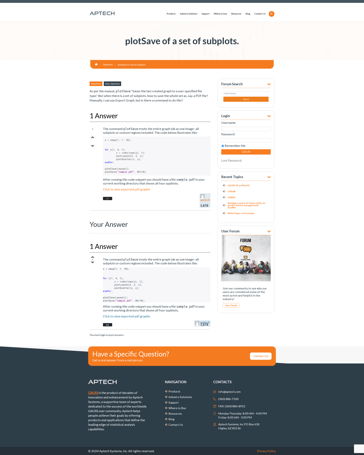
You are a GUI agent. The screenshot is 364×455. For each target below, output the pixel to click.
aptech (205, 200)
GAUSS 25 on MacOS (239, 185)
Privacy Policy (266, 451)
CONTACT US (260, 356)
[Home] (99, 64)
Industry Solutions (188, 13)
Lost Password (231, 160)
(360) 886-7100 (228, 399)
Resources (236, 13)
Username (228, 123)
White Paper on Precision (241, 213)
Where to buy (220, 13)
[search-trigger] (271, 14)
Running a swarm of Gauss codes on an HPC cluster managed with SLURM (246, 205)
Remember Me (234, 146)
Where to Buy (177, 408)
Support (205, 13)
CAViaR (231, 191)
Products (171, 13)
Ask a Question (112, 83)
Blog (248, 13)
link (107, 198)
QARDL (232, 197)
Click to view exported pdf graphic (126, 189)
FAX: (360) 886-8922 (231, 406)
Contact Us (260, 13)
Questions (96, 83)
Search (246, 99)
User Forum (231, 305)
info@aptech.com (229, 391)
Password (228, 134)
